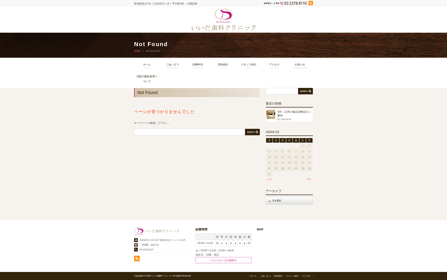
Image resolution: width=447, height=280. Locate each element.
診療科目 (198, 66)
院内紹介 (223, 66)
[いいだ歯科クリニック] (224, 29)
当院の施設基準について (146, 79)
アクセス (274, 66)
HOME (137, 51)
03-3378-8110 (146, 249)
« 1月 (269, 179)
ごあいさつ (172, 66)
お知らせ (300, 66)
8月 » (310, 179)
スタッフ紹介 (249, 66)
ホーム (147, 66)
